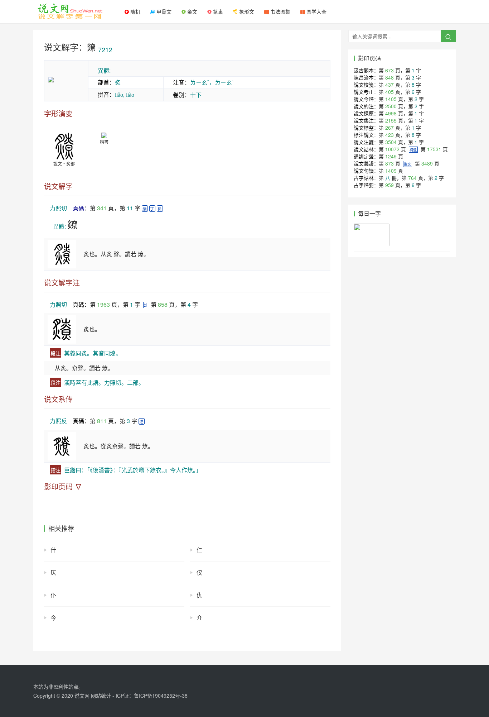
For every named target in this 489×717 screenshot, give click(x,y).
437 (389, 84)
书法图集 (279, 11)
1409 (391, 170)
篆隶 (217, 11)
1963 (103, 304)
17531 (434, 149)
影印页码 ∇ (63, 487)
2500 (391, 106)
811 (102, 421)
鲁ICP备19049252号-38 (161, 695)
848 (389, 77)
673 (389, 70)
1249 (391, 156)
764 (412, 177)
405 (389, 91)
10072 (392, 149)
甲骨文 (163, 11)
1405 (391, 98)
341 (102, 208)
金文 (191, 11)
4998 (391, 113)
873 (389, 163)
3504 (391, 141)
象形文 (246, 11)
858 (163, 304)
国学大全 (315, 11)
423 (389, 134)
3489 (427, 163)
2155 (391, 120)
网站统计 (101, 695)
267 (389, 127)
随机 (134, 11)
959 (389, 184)
